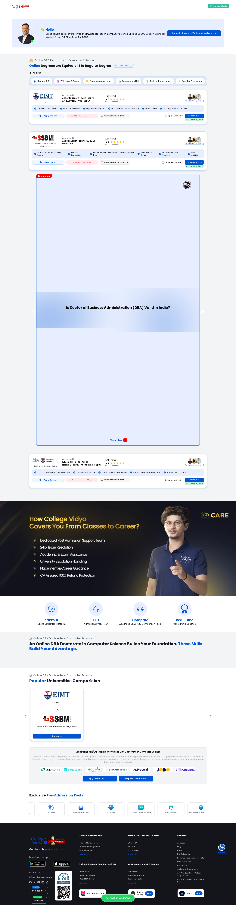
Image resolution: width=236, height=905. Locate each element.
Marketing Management (89, 846)
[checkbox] (163, 116)
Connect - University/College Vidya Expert (192, 33)
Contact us (182, 865)
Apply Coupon (50, 116)
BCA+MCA (132, 843)
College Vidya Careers (187, 869)
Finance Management (88, 843)
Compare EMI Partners (134, 778)
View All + (83, 854)
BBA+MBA (132, 846)
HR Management (86, 850)
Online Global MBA (87, 875)
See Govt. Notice (122, 65)
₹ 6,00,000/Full (192, 480)
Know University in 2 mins (114, 116)
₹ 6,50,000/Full (192, 116)
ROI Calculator (183, 854)
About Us (181, 843)
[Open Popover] (127, 116)
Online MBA (84, 871)
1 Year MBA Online (86, 879)
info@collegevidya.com (40, 877)
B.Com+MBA (133, 850)
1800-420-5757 (39, 891)
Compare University (174, 116)
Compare (57, 736)
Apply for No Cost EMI (98, 778)
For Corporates (184, 861)
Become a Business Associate (190, 858)
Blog (179, 846)
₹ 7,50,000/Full (192, 162)
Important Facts (220, 6)
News (179, 850)
